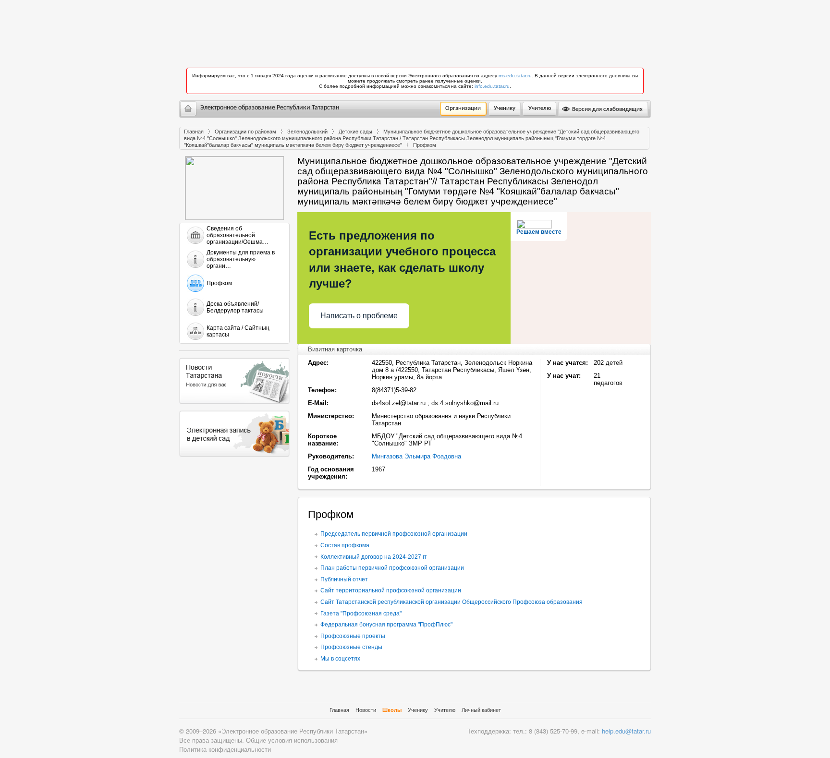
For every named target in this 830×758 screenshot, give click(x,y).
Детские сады (355, 131)
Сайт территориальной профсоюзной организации (390, 590)
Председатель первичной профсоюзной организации (393, 533)
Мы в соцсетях (340, 658)
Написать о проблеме (359, 316)
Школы (392, 710)
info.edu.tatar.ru (492, 86)
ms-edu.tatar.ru (515, 75)
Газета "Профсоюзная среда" (361, 613)
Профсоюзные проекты (352, 636)
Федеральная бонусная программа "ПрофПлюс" (386, 624)
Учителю (539, 108)
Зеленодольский (307, 131)
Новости (365, 710)
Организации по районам (245, 131)
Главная (194, 131)
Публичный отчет (344, 579)
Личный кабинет (481, 710)
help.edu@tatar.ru (626, 730)
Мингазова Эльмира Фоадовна (416, 456)
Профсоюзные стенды (351, 647)
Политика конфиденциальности (225, 749)
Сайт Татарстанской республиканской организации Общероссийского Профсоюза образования (451, 602)
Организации (463, 108)
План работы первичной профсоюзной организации (392, 568)
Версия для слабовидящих (607, 109)
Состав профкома (344, 545)
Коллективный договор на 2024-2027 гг (373, 556)
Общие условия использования (292, 740)
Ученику (504, 108)
